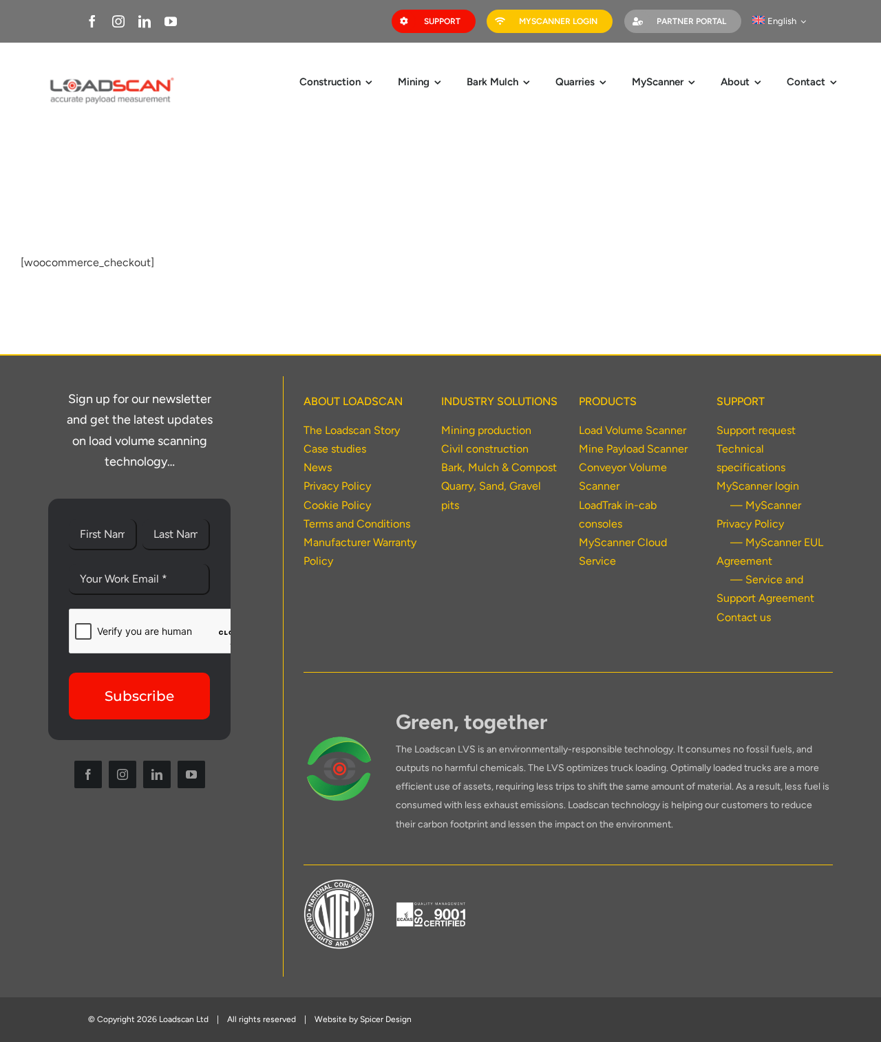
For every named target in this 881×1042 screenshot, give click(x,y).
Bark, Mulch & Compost (499, 467)
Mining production (486, 430)
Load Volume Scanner (632, 430)
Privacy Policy (337, 485)
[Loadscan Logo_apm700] (111, 78)
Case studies (335, 448)
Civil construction (485, 448)
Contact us (744, 617)
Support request (756, 430)
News (318, 467)
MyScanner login (758, 485)
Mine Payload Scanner (633, 448)
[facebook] (92, 21)
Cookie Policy (337, 505)
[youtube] (170, 21)
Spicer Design (386, 1019)
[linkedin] (144, 21)
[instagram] (118, 21)
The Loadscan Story (352, 430)
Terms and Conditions (357, 523)
